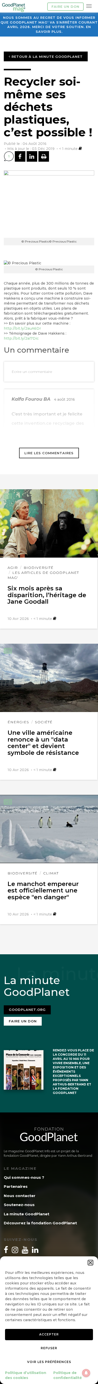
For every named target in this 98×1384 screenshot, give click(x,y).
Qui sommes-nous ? (24, 1177)
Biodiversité (39, 567)
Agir (13, 567)
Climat (51, 873)
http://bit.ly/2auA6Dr (22, 328)
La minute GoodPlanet (26, 1214)
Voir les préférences (49, 1362)
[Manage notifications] (86, 1373)
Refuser (49, 1348)
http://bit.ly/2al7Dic (21, 338)
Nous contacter (19, 1195)
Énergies (18, 722)
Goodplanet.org (27, 1010)
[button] (90, 1262)
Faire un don (65, 7)
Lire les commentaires (49, 453)
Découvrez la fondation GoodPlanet (40, 1223)
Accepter (49, 1334)
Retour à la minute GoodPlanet (46, 57)
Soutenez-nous (19, 1204)
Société (44, 722)
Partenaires (16, 1186)
